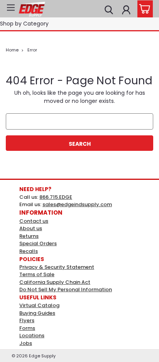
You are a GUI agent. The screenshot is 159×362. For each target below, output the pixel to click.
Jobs (25, 343)
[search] (109, 8)
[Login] (126, 8)
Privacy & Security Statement (56, 267)
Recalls (28, 251)
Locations (31, 335)
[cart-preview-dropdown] (143, 8)
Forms (27, 328)
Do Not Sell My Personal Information (65, 289)
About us (30, 228)
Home (12, 50)
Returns (29, 236)
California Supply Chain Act (54, 282)
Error (32, 50)
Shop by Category (24, 23)
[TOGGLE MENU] (10, 8)
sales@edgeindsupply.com (77, 204)
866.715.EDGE (55, 197)
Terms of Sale (36, 274)
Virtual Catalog (39, 305)
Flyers (26, 320)
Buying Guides (37, 313)
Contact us (33, 221)
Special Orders (38, 243)
